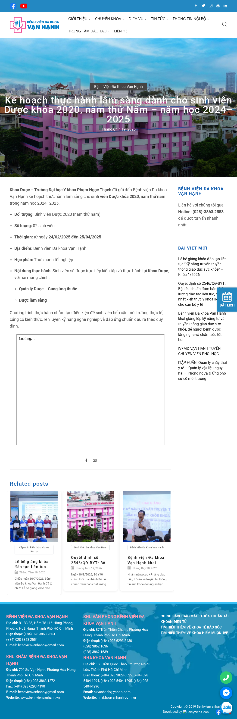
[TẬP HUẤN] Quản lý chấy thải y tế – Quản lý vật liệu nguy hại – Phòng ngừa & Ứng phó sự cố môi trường (202, 370)
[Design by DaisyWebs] (196, 711)
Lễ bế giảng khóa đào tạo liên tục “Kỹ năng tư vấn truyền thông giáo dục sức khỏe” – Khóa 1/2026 (32, 565)
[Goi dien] (226, 677)
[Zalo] (226, 708)
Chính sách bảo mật (180, 616)
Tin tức (158, 18)
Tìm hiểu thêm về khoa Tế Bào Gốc (191, 627)
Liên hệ (121, 31)
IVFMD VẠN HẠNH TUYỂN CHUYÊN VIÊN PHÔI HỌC (199, 351)
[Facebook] (13, 5)
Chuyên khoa (108, 18)
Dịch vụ (136, 18)
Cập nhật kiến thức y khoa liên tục (34, 549)
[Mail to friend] (93, 461)
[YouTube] (23, 5)
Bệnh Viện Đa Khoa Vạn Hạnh (118, 86)
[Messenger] (226, 693)
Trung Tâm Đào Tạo (87, 31)
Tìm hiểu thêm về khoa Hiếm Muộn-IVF (194, 633)
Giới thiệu (77, 18)
